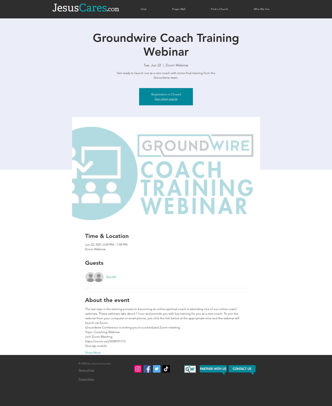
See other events (166, 99)
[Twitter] (156, 369)
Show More (93, 352)
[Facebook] (147, 369)
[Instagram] (138, 369)
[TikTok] (166, 369)
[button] (242, 370)
